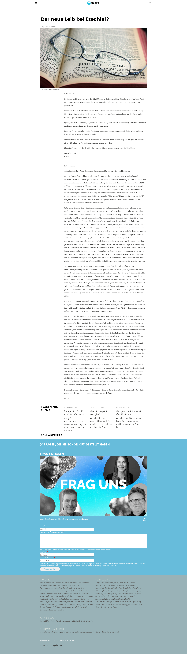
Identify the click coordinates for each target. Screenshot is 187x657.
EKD (77, 585)
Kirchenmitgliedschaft (103, 601)
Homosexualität (125, 601)
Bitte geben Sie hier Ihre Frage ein (51, 532)
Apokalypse (126, 604)
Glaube (121, 585)
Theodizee (122, 596)
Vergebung (107, 590)
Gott (119, 593)
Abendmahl (109, 582)
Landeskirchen (75, 599)
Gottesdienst (85, 593)
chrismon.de (55, 631)
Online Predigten (56, 621)
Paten (115, 607)
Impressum (45, 641)
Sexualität (126, 588)
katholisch (105, 607)
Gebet (116, 588)
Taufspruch (131, 596)
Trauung (49, 607)
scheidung (99, 593)
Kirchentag (89, 596)
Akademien (67, 621)
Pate (142, 604)
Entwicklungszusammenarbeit (51, 588)
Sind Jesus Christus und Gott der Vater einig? (74, 414)
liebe (139, 593)
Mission (70, 601)
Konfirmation (44, 599)
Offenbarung (136, 601)
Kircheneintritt (130, 585)
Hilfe (144, 519)
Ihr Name (43, 552)
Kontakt (56, 641)
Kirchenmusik (79, 596)
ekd (111, 607)
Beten (67, 582)
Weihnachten (135, 604)
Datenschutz (67, 641)
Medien (50, 601)
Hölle (108, 604)
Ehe (106, 588)
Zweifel (111, 588)
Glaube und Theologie (72, 593)
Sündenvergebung (110, 593)
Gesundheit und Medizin (54, 593)
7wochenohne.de (113, 631)
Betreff (42, 526)
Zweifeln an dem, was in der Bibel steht (129, 412)
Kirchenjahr (136, 590)
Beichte (128, 599)
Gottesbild (109, 599)
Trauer (97, 607)
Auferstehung (136, 588)
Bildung (64, 585)
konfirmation (100, 585)
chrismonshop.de (67, 631)
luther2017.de (45, 621)
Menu (36, 3)
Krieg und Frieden (56, 599)
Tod (120, 588)
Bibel (59, 585)
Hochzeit (115, 601)
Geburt (79, 590)
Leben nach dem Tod (129, 593)
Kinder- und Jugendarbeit (49, 596)
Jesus (129, 590)
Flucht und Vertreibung (58, 590)
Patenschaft (99, 588)
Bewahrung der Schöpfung (79, 582)
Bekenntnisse (59, 582)
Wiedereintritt (116, 604)
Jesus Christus (119, 599)
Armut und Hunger (47, 582)
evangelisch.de (45, 631)
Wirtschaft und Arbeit (79, 607)
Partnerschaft (100, 599)
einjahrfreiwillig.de (100, 631)
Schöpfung (114, 596)
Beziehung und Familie (48, 585)
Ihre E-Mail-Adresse (47, 557)
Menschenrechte (60, 601)
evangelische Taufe (102, 596)
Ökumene (98, 590)
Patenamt (114, 585)
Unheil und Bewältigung (62, 607)
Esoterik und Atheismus (71, 588)
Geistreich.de (81, 621)
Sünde (108, 585)
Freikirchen (72, 590)
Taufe (84, 604)
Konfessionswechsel (119, 590)
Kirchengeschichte (66, 596)
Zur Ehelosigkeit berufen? (99, 412)
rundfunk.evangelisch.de (83, 631)
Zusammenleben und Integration (52, 609)
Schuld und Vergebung (72, 604)
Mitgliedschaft (79, 601)
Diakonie (71, 585)
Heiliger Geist (100, 604)
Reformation (59, 604)
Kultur (66, 599)
